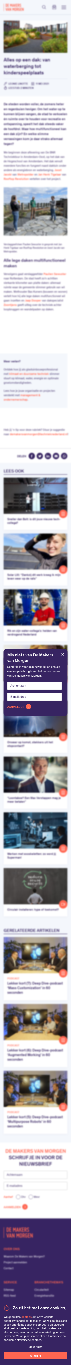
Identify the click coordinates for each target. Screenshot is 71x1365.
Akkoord (35, 1356)
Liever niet (35, 1347)
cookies (26, 1317)
